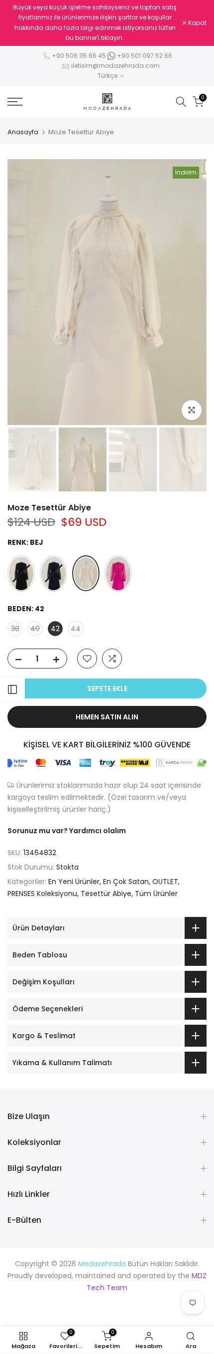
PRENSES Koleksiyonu (42, 894)
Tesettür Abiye (106, 894)
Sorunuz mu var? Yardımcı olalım (66, 831)
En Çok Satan (126, 882)
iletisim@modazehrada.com (115, 65)
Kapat (197, 23)
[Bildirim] (94, 22)
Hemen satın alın (107, 717)
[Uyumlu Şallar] (12, 689)
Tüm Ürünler (156, 894)
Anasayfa (22, 132)
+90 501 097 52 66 (143, 55)
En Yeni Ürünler (74, 882)
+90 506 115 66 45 (79, 55)
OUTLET (165, 882)
